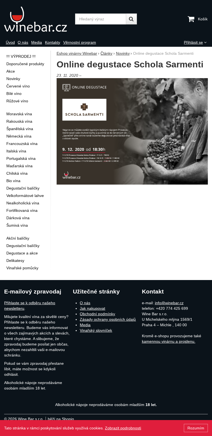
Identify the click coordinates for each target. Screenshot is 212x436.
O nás (85, 303)
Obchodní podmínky (97, 314)
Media (85, 325)
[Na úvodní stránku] (38, 19)
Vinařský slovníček (96, 330)
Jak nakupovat (92, 308)
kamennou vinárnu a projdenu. (168, 341)
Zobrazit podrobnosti (123, 428)
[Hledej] (131, 18)
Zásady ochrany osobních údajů (108, 319)
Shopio (68, 419)
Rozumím (195, 428)
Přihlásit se (193, 42)
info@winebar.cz (169, 303)
